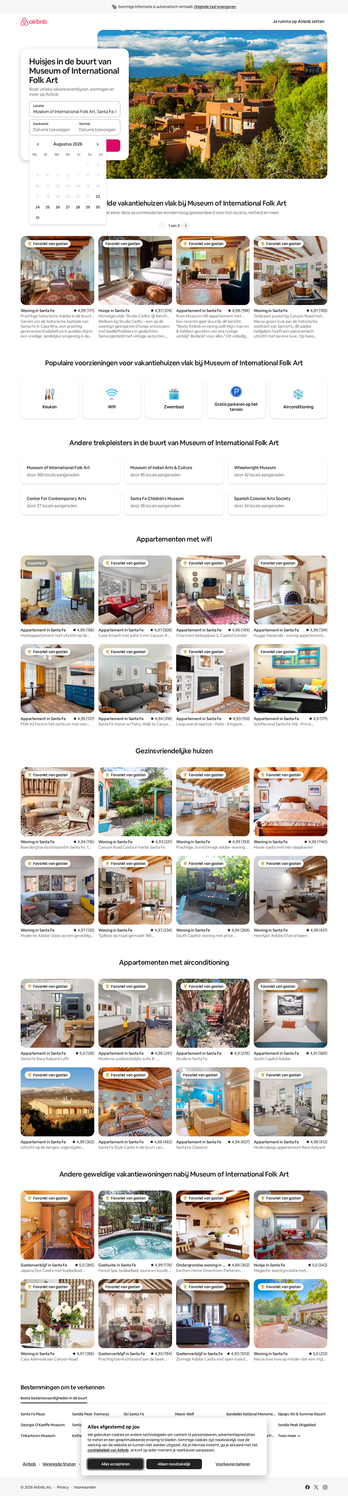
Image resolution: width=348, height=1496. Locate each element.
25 (48, 207)
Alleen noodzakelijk (174, 1464)
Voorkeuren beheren (233, 1464)
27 (68, 207)
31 (37, 217)
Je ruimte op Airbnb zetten (298, 21)
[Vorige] (162, 226)
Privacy (63, 1487)
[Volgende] (186, 226)
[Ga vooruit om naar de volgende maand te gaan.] (97, 144)
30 (98, 207)
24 (38, 207)
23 (98, 196)
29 (88, 207)
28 (78, 207)
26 (58, 207)
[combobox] (74, 111)
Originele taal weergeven (215, 6)
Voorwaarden (85, 1487)
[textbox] (52, 129)
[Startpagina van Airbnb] (34, 21)
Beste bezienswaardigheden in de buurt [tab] (54, 1398)
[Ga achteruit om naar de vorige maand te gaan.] (38, 144)
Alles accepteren (115, 1464)
